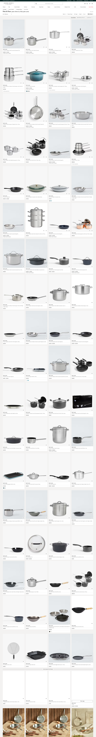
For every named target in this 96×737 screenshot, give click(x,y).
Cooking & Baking (19, 9)
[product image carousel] (13, 33)
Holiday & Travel (67, 6)
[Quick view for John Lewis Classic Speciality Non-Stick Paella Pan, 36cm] (23, 410)
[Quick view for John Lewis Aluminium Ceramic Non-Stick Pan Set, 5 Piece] (92, 588)
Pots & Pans (26, 9)
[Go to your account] (87, 3)
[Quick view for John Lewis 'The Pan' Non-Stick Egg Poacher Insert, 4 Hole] (69, 661)
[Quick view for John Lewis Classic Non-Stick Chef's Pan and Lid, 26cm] (46, 481)
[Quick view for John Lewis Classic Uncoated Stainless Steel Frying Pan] (92, 83)
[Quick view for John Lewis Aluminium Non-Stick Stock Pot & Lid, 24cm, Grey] (69, 410)
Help (74, 0)
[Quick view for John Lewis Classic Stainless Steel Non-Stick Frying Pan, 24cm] (92, 410)
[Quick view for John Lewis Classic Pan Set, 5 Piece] (92, 157)
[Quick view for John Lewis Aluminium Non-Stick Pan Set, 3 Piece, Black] (92, 373)
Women (4, 6)
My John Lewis (86, 0)
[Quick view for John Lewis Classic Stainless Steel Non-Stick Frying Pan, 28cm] (23, 338)
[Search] (36, 3)
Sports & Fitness (57, 6)
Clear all (73, 17)
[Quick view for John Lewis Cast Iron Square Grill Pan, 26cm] (46, 373)
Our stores (91, 0)
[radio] (26, 91)
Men (9, 6)
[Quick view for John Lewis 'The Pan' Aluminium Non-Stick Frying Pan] (69, 338)
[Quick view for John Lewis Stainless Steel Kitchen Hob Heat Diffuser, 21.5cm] (69, 698)
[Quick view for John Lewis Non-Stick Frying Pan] (69, 481)
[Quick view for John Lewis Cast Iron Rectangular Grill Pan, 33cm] (23, 481)
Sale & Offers (91, 6)
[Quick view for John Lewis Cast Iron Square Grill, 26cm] (46, 661)
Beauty (49, 6)
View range (82, 701)
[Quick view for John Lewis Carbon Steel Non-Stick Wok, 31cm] (92, 623)
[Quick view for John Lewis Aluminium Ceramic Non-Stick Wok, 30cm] (23, 554)
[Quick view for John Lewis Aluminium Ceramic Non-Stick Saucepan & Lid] (92, 266)
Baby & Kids (41, 6)
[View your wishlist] (89, 3)
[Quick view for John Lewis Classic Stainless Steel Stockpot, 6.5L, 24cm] (69, 518)
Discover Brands (83, 6)
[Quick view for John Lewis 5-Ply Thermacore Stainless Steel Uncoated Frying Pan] (46, 121)
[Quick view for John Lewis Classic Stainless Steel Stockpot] (69, 445)
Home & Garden (17, 6)
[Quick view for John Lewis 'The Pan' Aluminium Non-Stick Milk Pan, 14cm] (92, 445)
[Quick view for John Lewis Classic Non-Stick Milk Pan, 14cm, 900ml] (46, 445)
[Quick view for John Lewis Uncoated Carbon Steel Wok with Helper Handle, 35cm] (46, 518)
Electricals (33, 6)
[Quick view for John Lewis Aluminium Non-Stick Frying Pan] (23, 373)
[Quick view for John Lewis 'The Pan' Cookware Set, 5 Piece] (92, 47)
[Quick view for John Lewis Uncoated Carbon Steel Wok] (46, 623)
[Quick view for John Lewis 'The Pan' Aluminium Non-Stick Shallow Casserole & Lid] (46, 266)
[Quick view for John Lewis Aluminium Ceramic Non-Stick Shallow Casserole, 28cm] (23, 445)
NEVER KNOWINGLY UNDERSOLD (9, 0)
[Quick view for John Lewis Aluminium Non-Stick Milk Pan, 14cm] (92, 554)
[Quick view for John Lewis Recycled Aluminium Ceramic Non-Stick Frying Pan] (92, 338)
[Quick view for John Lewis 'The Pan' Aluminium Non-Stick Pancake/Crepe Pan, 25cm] (92, 661)
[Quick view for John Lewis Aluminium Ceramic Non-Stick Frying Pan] (69, 230)
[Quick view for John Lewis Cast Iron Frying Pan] (23, 194)
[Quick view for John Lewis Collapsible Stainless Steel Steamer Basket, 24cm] (23, 698)
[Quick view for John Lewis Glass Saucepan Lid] (46, 554)
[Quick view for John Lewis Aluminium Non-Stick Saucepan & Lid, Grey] (69, 266)
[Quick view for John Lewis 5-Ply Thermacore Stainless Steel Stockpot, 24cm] (92, 302)
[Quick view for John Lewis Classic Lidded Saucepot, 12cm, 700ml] (46, 588)
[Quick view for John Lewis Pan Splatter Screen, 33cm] (23, 661)
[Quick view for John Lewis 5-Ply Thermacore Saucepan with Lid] (69, 47)
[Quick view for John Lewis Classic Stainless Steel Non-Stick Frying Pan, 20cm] (46, 302)
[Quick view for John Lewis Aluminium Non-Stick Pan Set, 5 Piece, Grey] (46, 157)
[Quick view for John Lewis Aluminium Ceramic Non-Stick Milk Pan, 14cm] (23, 623)
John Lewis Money (79, 0)
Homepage (4, 9)
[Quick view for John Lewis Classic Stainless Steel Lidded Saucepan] (46, 47)
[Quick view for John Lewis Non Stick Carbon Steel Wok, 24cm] (69, 588)
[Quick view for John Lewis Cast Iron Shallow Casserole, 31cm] (69, 194)
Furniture (25, 6)
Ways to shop (69, 0)
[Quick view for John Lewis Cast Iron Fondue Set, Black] (46, 698)
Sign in (85, 3)
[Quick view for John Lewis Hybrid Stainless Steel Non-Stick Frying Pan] (69, 157)
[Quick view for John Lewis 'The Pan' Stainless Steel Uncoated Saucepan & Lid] (23, 47)
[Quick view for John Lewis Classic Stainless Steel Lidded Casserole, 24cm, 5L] (69, 302)
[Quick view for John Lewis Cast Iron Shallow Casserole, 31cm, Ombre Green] (46, 194)
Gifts (75, 6)
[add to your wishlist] (21, 47)
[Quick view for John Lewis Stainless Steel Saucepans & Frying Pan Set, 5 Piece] (23, 121)
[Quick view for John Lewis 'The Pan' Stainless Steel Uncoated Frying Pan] (23, 230)
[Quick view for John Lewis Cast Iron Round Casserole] (46, 83)
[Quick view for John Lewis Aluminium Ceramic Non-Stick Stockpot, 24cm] (69, 554)
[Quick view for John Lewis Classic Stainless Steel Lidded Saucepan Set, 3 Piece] (23, 157)
